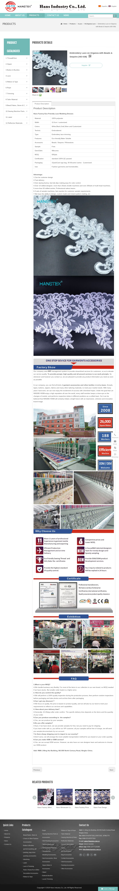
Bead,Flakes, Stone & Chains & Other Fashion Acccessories (30, 838)
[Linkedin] (87, 854)
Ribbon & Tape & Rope (68, 830)
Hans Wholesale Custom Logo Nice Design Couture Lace (45, 807)
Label (25, 863)
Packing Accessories (67, 865)
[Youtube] (95, 854)
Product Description (42, 104)
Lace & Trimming (28, 866)
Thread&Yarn (46, 851)
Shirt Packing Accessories (50, 841)
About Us (7, 834)
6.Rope (8, 88)
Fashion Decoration (67, 844)
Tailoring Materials (48, 844)
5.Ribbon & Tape (12, 82)
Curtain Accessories (67, 858)
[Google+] (84, 854)
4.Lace (8, 76)
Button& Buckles (47, 875)
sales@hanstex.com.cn (92, 841)
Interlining (26, 859)
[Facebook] (80, 854)
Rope (44, 830)
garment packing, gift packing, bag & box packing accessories (29, 852)
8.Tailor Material (11, 99)
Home (6, 830)
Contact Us (7, 844)
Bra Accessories (66, 851)
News (6, 841)
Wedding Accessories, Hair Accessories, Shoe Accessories (49, 858)
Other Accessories (67, 868)
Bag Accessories (66, 855)
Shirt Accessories (66, 862)
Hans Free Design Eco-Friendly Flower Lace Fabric (83, 807)
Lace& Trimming (47, 879)
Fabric (63, 848)
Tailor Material (65, 834)
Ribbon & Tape (28, 877)
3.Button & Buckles (13, 70)
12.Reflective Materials (14, 123)
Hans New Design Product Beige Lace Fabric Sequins (102, 807)
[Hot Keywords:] (114, 15)
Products (7, 837)
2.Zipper (9, 64)
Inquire (84, 65)
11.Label (9, 117)
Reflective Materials (67, 841)
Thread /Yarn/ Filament (49, 848)
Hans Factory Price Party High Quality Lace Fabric (64, 807)
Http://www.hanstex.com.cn (92, 849)
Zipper (44, 872)
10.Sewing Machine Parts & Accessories (18, 111)
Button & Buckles (28, 845)
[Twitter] (91, 854)
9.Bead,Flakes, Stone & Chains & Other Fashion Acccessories (18, 105)
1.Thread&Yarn (11, 58)
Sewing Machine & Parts (69, 837)
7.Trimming (10, 93)
